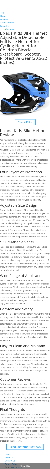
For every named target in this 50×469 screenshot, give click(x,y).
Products (4, 19)
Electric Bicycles (7, 22)
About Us (4, 16)
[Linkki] (9, 29)
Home (3, 12)
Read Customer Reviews (25, 447)
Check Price (25, 122)
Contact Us (5, 26)
